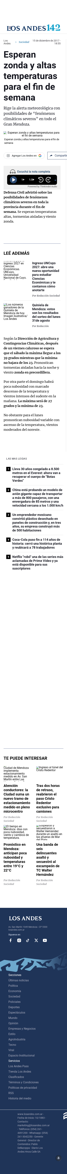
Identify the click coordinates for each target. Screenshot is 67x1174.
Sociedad (24, 42)
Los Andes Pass (18, 1066)
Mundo (12, 1018)
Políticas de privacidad (22, 1087)
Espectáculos (16, 1012)
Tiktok (28, 940)
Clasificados (16, 1077)
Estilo (11, 1034)
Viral (11, 1050)
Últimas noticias (18, 980)
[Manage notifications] (58, 1158)
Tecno (12, 1044)
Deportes (14, 1007)
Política (13, 985)
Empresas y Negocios (22, 1028)
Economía (14, 991)
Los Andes (7, 42)
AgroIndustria (16, 1039)
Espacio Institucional (21, 1055)
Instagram (19, 940)
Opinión (13, 1023)
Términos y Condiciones (23, 1082)
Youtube (45, 940)
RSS (11, 1093)
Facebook (10, 940)
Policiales (14, 1002)
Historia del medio (19, 1098)
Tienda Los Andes (19, 1071)
